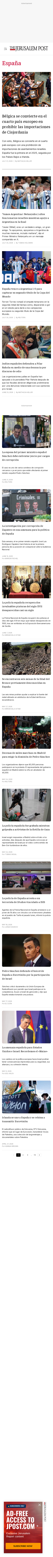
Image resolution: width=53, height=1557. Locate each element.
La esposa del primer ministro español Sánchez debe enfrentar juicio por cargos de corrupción (26, 455)
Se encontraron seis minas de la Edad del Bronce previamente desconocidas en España (26, 682)
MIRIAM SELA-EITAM (12, 635)
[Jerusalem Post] (29, 49)
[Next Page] (39, 1155)
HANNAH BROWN (11, 1146)
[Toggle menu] (5, 49)
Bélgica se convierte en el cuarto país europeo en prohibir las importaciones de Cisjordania (26, 123)
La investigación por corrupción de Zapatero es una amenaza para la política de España (25, 529)
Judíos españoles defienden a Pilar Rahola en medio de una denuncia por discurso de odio (24, 367)
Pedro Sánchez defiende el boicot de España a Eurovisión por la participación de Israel (26, 974)
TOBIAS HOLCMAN (25, 243)
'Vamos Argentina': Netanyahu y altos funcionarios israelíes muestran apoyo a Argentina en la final (25, 217)
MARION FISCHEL (11, 558)
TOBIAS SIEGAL (11, 854)
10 (35, 1155)
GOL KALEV (9, 1073)
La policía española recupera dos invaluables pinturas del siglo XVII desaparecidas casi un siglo (22, 606)
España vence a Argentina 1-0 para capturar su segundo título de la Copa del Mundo (26, 292)
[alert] (23, 1527)
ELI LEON (8, 1003)
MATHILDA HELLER (24, 161)
